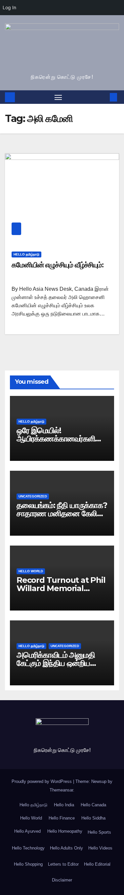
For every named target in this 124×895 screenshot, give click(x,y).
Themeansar (61, 790)
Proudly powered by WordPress (42, 781)
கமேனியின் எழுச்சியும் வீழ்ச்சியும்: (57, 264)
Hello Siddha (92, 818)
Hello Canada (92, 804)
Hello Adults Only (66, 848)
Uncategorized (33, 496)
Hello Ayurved (27, 831)
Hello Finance (61, 818)
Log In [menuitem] (9, 7)
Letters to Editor (63, 864)
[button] (103, 97)
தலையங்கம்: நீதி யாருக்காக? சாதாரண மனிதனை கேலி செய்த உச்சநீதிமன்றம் (62, 513)
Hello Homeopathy (64, 831)
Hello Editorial (97, 864)
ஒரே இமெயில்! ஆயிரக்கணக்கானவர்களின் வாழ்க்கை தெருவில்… (59, 439)
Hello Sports (99, 832)
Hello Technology (28, 848)
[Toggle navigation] (58, 97)
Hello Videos (100, 848)
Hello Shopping (28, 864)
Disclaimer (62, 880)
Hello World (31, 571)
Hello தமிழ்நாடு (26, 254)
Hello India (63, 804)
